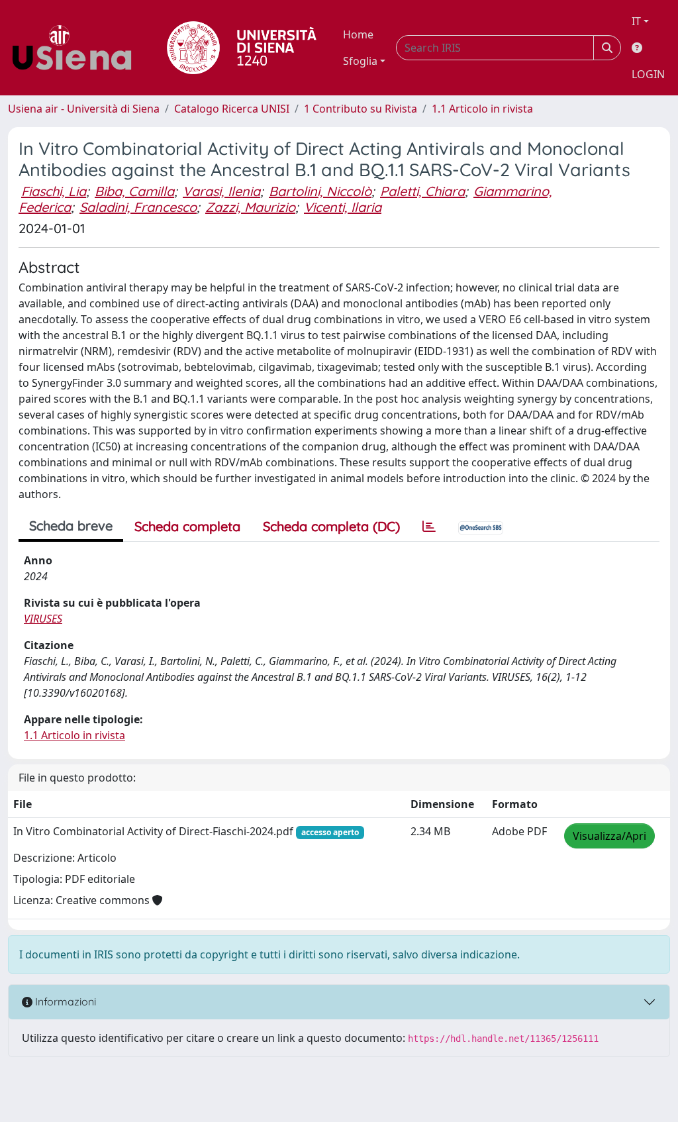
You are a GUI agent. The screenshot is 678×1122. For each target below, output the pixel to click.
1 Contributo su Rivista (360, 108)
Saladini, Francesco (138, 207)
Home (358, 34)
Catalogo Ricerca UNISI (231, 108)
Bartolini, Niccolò (320, 191)
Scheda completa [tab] (187, 526)
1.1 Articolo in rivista (482, 108)
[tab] (429, 526)
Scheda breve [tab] (71, 525)
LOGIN (648, 74)
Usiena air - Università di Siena (84, 108)
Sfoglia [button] (360, 61)
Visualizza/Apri (609, 836)
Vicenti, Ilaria (342, 207)
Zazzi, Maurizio (250, 207)
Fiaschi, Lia (53, 191)
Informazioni (64, 1001)
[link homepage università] (241, 48)
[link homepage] (77, 48)
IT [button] (636, 21)
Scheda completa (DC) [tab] (331, 526)
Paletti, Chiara (422, 191)
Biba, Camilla (134, 191)
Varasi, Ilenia (221, 191)
